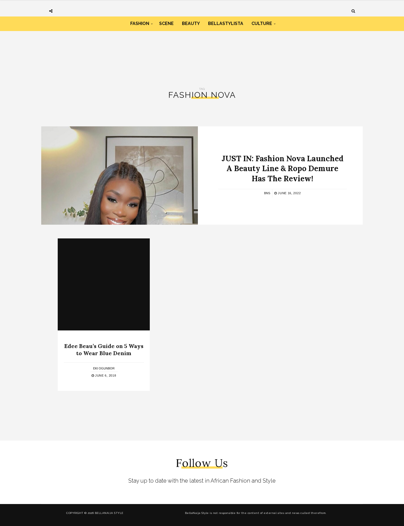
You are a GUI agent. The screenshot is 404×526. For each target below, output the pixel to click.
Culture (261, 23)
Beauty (191, 23)
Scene (166, 23)
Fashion (139, 23)
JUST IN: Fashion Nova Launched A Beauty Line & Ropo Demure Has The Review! (283, 168)
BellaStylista (225, 23)
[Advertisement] (202, 54)
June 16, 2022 (289, 193)
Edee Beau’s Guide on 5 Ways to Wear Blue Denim (103, 350)
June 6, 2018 (105, 375)
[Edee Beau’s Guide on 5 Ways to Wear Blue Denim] (104, 284)
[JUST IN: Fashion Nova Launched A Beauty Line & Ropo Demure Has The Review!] (119, 175)
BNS (267, 193)
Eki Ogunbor (104, 368)
